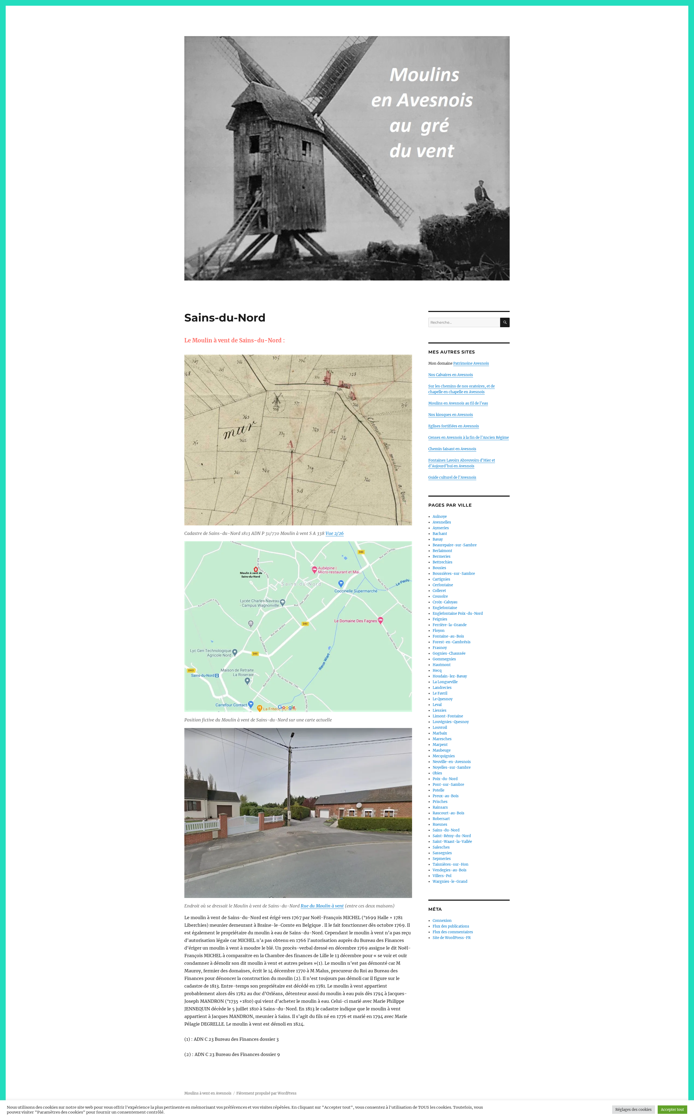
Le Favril (440, 693)
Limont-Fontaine (448, 716)
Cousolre (440, 596)
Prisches (440, 801)
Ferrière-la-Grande (450, 625)
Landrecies (442, 687)
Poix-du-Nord (445, 779)
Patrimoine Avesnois (471, 363)
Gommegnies (444, 659)
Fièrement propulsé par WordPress (266, 1093)
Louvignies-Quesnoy (451, 722)
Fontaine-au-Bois (448, 636)
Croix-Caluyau (445, 602)
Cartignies (441, 579)
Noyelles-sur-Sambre (452, 767)
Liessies (439, 710)
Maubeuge (442, 750)
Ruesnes (440, 824)
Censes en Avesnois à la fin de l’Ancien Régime (468, 437)
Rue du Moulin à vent (322, 906)
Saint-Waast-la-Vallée (452, 841)
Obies (437, 773)
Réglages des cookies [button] (633, 1109)
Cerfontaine (443, 585)
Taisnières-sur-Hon (450, 864)
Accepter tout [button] (672, 1109)
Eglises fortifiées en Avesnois (453, 426)
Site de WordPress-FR (452, 937)
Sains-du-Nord (446, 830)
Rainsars (440, 807)
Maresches (442, 739)
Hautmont (442, 665)
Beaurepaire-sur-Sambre (455, 545)
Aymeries (441, 528)
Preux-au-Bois (446, 796)
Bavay (438, 539)
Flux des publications (451, 926)
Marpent (440, 744)
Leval (437, 704)
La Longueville (445, 682)
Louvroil (440, 727)
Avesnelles (442, 522)
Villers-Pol (442, 876)
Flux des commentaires (453, 932)
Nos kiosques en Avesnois (450, 414)
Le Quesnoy (442, 699)
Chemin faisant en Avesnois (452, 449)
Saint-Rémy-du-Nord (452, 836)
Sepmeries (442, 858)
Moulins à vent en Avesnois (208, 1093)
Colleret (439, 590)
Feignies (440, 619)
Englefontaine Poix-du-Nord (458, 613)
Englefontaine (445, 608)
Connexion (442, 920)
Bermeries (442, 556)
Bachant (440, 533)
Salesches (441, 847)
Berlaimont (442, 551)
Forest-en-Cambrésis (452, 642)
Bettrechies (442, 562)
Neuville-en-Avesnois (452, 761)
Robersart (441, 819)
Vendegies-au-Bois (450, 870)
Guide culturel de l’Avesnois (452, 477)
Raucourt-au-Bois (448, 813)
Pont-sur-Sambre (448, 784)
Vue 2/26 (335, 533)
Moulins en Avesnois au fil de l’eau (458, 403)
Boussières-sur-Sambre (454, 573)
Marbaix (440, 733)
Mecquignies (444, 756)
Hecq (437, 670)
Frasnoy (440, 647)
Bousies (439, 568)
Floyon (439, 630)
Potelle (438, 790)
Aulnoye (440, 516)
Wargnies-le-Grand (450, 881)
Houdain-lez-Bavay (450, 676)
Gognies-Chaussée (449, 653)
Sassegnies (442, 853)
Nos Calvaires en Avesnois (450, 375)
